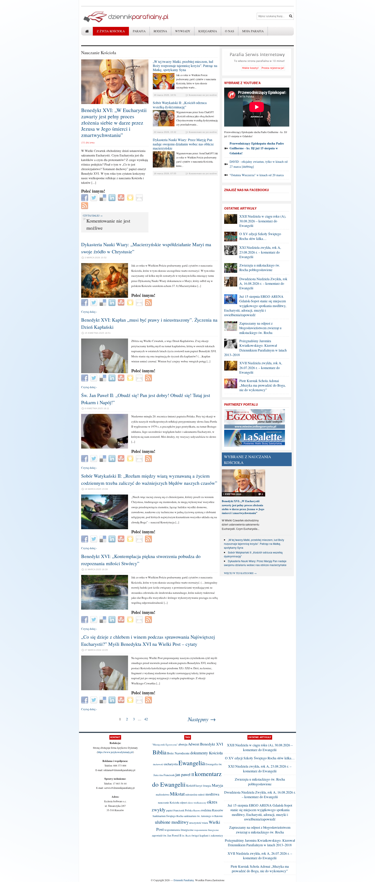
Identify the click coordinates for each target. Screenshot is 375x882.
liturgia (207, 786)
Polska (189, 810)
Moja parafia (253, 31)
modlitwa (212, 794)
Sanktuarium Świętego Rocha (168, 816)
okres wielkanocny (197, 802)
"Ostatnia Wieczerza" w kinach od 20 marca (257, 175)
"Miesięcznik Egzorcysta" (165, 744)
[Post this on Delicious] (103, 197)
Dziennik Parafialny (184, 880)
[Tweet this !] (94, 197)
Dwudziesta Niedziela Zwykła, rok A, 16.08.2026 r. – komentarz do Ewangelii (263, 283)
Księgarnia (207, 31)
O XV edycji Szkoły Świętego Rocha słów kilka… (260, 236)
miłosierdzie (191, 794)
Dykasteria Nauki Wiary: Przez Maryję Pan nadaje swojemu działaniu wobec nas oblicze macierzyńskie (183, 143)
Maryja (217, 785)
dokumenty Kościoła (206, 752)
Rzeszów (217, 810)
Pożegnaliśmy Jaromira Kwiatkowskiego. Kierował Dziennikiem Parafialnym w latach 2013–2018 (255, 347)
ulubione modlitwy (172, 822)
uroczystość (195, 822)
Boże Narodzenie (178, 753)
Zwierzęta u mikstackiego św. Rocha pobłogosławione (259, 267)
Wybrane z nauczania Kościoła (247, 459)
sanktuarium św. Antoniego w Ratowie (203, 816)
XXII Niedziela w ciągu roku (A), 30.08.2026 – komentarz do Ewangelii (262, 221)
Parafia (139, 31)
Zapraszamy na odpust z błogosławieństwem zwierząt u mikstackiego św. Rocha (260, 328)
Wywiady (182, 31)
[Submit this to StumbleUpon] (122, 197)
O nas (229, 31)
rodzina (206, 810)
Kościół (191, 785)
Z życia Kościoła (111, 31)
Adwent (193, 744)
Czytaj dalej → (92, 215)
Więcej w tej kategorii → (240, 573)
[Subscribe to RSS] (85, 205)
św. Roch (186, 835)
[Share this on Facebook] (85, 197)
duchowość (158, 764)
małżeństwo (162, 794)
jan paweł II (184, 774)
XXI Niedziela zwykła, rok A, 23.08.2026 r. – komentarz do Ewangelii (260, 252)
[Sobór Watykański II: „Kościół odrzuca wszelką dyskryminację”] (163, 125)
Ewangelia (191, 762)
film (161, 775)
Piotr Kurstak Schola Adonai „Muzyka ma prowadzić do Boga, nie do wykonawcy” (262, 385)
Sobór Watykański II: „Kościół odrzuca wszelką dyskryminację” (180, 104)
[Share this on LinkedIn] (113, 197)
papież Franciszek (175, 810)
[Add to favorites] (131, 197)
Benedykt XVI (211, 744)
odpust (183, 802)
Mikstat (177, 793)
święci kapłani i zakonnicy (207, 835)
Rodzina (160, 31)
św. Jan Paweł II (172, 835)
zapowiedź (157, 835)
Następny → (202, 719)
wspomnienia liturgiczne (179, 830)
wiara (205, 823)
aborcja (182, 744)
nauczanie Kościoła (168, 802)
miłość (201, 794)
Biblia (159, 752)
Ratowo (197, 810)
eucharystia (171, 764)
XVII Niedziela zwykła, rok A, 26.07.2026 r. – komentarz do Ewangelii (260, 367)
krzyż (199, 786)
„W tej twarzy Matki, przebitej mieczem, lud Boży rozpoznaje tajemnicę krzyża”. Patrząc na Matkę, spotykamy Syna (185, 65)
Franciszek (169, 775)
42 (146, 719)
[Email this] (140, 197)
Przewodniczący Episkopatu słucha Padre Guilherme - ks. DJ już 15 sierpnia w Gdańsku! (257, 148)
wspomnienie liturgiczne (206, 830)
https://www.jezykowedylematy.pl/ (115, 752)
